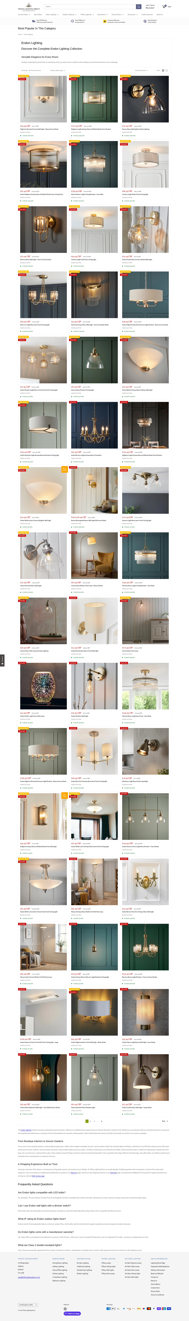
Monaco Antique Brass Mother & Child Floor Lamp (87, 912)
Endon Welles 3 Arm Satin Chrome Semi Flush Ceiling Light (39, 912)
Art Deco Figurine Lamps (133, 1263)
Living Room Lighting (59, 1277)
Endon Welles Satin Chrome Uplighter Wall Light (35, 520)
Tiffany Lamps (106, 1263)
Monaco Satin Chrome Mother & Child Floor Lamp (36, 977)
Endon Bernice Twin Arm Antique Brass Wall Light (138, 912)
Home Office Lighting (59, 1270)
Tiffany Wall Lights (107, 1270)
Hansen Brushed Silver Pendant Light (83, 1107)
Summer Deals (23, 14)
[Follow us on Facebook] (65, 1308)
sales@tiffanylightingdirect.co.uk (29, 1277)
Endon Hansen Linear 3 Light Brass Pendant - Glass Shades (140, 846)
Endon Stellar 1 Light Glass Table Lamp (32, 716)
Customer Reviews (116, 21)
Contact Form (155, 1288)
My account (150, 8)
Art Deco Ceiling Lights (132, 1273)
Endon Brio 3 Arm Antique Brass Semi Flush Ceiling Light (89, 781)
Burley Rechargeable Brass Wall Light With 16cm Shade (88, 520)
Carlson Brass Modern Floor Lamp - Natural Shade (87, 586)
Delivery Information (158, 1270)
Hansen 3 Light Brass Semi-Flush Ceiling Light (136, 520)
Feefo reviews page (38, 1176)
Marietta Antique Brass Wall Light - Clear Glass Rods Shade (90, 325)
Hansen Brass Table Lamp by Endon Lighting (34, 651)
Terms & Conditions (157, 1295)
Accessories (131, 14)
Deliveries (113, 1173)
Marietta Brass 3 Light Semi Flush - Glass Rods (136, 716)
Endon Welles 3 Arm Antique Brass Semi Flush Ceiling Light (90, 846)
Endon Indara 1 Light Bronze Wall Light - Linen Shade (138, 1042)
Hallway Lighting (58, 1266)
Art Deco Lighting (83, 1263)
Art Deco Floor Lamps (132, 1270)
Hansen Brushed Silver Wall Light (31, 586)
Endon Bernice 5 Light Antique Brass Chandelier (86, 455)
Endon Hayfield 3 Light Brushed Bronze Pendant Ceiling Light (39, 455)
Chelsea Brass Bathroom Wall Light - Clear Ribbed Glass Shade (40, 1107)
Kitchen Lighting (58, 1273)
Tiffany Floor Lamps (108, 1273)
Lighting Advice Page (158, 1263)
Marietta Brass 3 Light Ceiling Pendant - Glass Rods (87, 194)
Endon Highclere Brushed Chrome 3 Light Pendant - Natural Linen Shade (145, 325)
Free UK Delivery (45, 21)
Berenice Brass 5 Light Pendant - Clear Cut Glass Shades (139, 977)
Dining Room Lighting (59, 1263)
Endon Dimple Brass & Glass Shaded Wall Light (137, 259)
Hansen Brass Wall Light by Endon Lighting (135, 129)
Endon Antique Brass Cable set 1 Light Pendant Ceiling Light (90, 977)
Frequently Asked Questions (160, 1266)
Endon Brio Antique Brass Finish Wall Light (84, 651)
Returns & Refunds (157, 1273)
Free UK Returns (80, 21)
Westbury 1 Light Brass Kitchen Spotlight (135, 781)
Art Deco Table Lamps (132, 1266)
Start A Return (155, 1284)
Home (20, 34)
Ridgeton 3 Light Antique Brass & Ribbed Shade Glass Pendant (91, 129)
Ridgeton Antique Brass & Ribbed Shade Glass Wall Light (38, 846)
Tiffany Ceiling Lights (108, 1266)
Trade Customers (147, 14)
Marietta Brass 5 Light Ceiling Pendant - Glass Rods (138, 586)
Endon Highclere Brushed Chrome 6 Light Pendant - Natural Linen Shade (43, 781)
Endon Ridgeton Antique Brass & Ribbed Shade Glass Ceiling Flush (41, 194)
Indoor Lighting (51, 14)
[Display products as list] (167, 70)
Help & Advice (152, 21)
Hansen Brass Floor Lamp (130, 651)
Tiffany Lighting (85, 14)
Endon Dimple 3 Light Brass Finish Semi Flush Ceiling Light (39, 390)
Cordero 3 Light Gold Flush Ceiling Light (83, 259)
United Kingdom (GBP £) (26, 1305)
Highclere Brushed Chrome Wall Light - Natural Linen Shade (39, 129)
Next (163, 1121)
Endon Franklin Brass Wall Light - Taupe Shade (137, 1107)
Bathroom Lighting (58, 1281)
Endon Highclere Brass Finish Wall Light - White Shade (88, 1042)
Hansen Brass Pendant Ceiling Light (82, 390)
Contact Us (154, 1277)
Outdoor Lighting (68, 14)
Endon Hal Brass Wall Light (79, 716)
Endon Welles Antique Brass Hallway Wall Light (137, 390)
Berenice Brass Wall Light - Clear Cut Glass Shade (35, 259)
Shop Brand (101, 14)
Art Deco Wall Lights (132, 1277)
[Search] (138, 6)
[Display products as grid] (163, 70)
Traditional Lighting (83, 1266)
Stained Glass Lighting (84, 1270)
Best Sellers (38, 14)
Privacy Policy (155, 1291)
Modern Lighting (82, 1273)
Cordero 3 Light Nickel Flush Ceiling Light (135, 194)
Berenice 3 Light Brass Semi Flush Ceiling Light (35, 325)
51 (101, 1121)
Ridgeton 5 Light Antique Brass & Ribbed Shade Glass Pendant (142, 455)
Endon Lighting (28, 34)
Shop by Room (116, 14)
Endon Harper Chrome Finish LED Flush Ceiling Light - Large (39, 1042)
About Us (160, 14)
